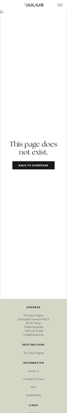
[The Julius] (33, 5)
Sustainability (33, 395)
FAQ (33, 387)
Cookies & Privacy (33, 379)
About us (33, 371)
